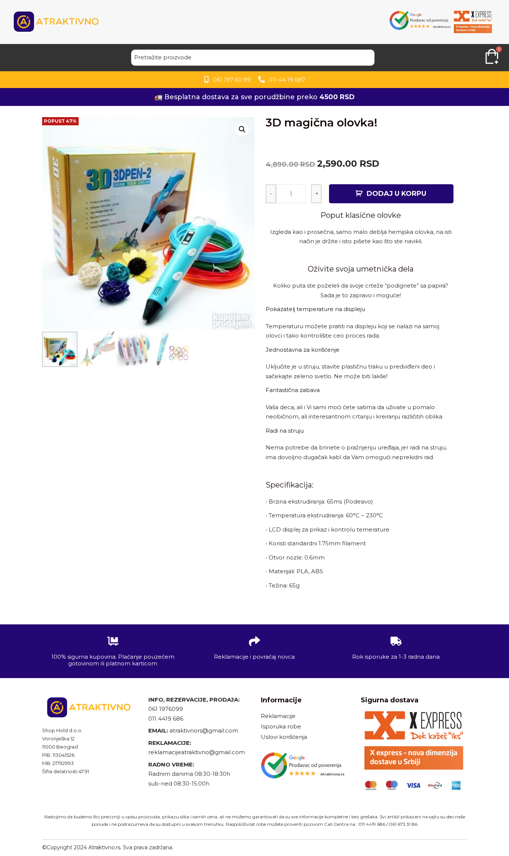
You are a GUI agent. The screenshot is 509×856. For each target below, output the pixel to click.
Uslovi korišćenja (284, 736)
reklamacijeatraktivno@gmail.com (196, 752)
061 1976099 (165, 708)
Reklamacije (278, 715)
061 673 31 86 (403, 824)
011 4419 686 (165, 718)
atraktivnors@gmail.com (205, 730)
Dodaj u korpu (396, 193)
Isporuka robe (281, 726)
